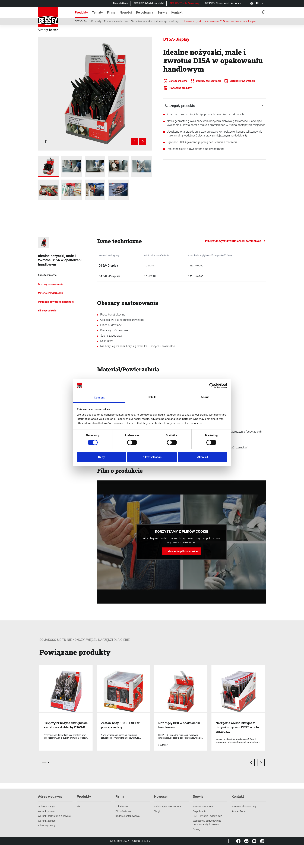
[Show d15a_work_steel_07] (48, 190)
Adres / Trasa (239, 811)
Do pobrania (199, 811)
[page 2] (48, 762)
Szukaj (196, 829)
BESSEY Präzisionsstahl (149, 3)
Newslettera (120, 3)
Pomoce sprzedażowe (116, 21)
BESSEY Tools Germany (184, 3)
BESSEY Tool (81, 21)
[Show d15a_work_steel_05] (141, 166)
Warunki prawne (47, 811)
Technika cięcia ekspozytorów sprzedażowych (156, 21)
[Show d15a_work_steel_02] (95, 166)
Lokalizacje (121, 806)
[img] (95, 94)
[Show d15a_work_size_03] (118, 190)
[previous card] (251, 762)
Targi (157, 811)
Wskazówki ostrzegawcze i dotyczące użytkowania (207, 822)
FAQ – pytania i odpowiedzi (207, 816)
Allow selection (152, 456)
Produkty (96, 21)
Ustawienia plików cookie (182, 551)
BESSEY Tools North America (223, 3)
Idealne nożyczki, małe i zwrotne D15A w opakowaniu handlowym (219, 21)
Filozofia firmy (123, 811)
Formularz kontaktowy (244, 806)
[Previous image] (134, 141)
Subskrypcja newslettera (167, 806)
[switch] (132, 442)
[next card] (261, 762)
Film (79, 806)
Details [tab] (152, 397)
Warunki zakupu (47, 820)
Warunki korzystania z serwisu (54, 816)
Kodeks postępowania (127, 816)
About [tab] (205, 397)
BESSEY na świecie (203, 806)
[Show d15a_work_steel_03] (118, 166)
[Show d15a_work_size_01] (71, 190)
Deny (101, 456)
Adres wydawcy (46, 825)
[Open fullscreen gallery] (47, 141)
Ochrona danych (47, 806)
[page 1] (44, 762)
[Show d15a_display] (48, 166)
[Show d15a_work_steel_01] (71, 166)
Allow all (202, 456)
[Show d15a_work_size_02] (95, 190)
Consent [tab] (99, 397)
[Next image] (142, 141)
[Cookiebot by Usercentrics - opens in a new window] (212, 385)
